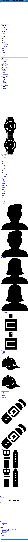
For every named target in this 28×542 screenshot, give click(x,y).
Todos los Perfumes (5, 71)
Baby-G (5, 27)
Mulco (4, 35)
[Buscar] (0, 113)
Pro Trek (5, 46)
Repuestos (4, 88)
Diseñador (4, 70)
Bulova (4, 26)
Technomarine (5, 185)
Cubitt (4, 31)
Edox (3, 162)
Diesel (4, 32)
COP (3, 539)
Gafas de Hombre (5, 67)
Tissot (3, 40)
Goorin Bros (4, 81)
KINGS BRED (5, 79)
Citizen (4, 30)
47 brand (4, 77)
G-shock (5, 29)
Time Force (4, 39)
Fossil (3, 34)
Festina (4, 33)
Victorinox (4, 41)
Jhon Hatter (4, 78)
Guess (4, 181)
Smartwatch (4, 61)
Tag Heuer (4, 25)
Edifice (5, 158)
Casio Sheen (6, 44)
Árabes (4, 69)
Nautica (4, 36)
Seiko (3, 37)
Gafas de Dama (5, 65)
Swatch (4, 38)
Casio (3, 156)
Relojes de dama (5, 60)
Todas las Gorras (5, 83)
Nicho (3, 73)
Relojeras (4, 86)
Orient (4, 183)
